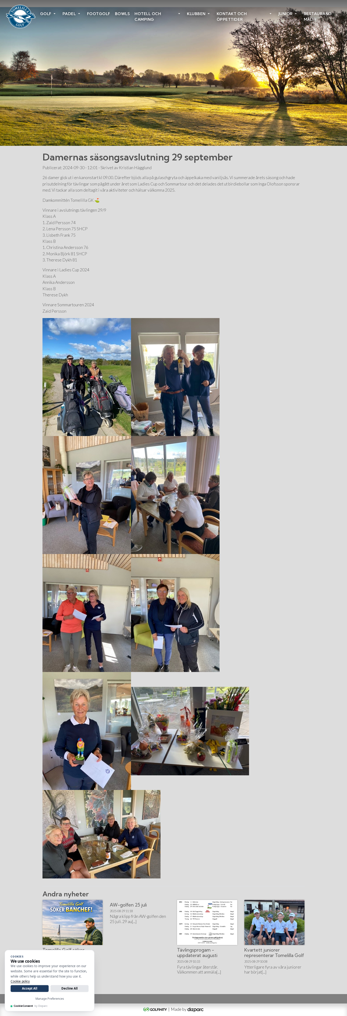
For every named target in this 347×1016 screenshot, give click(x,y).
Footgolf (98, 13)
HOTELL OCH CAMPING (148, 16)
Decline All (69, 988)
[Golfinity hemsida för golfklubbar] (155, 1009)
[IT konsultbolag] (195, 1009)
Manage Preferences (49, 999)
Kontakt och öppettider (232, 16)
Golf (45, 13)
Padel (69, 13)
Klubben (196, 13)
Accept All (29, 988)
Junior (286, 13)
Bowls (122, 13)
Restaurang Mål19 (318, 16)
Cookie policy (20, 981)
